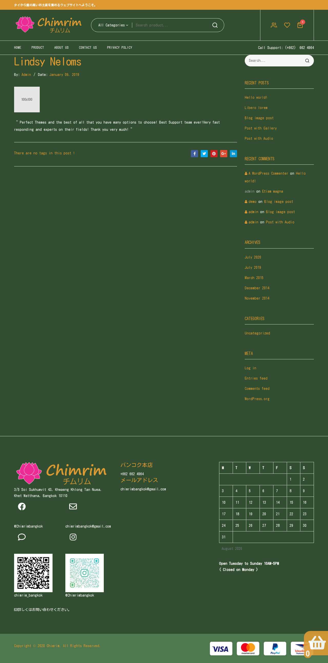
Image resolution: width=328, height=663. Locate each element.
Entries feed (256, 378)
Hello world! (256, 97)
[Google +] (223, 153)
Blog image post (259, 118)
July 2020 (253, 257)
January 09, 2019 (64, 74)
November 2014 (257, 298)
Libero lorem (256, 108)
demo (253, 201)
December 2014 (257, 288)
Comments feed (257, 388)
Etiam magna (272, 191)
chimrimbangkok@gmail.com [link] (88, 526)
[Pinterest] (214, 153)
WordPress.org (257, 399)
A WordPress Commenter (268, 173)
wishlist (287, 25)
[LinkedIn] (233, 153)
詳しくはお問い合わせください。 (44, 609)
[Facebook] (194, 153)
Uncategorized (257, 333)
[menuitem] (17, 48)
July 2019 (253, 267)
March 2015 (254, 278)
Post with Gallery (261, 128)
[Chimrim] (48, 25)
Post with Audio (259, 138)
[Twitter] (204, 153)
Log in (250, 368)
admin (26, 74)
